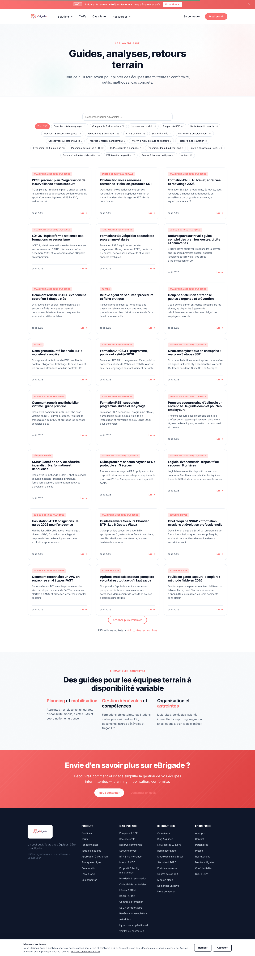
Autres (186, 155)
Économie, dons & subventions (165, 148)
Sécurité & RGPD (166, 862)
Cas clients (99, 16)
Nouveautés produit (143, 126)
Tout (42, 126)
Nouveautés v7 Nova (169, 844)
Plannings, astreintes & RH (87, 148)
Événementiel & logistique (49, 148)
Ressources (120, 16)
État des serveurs (167, 868)
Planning (56, 700)
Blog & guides (165, 838)
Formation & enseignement (194, 133)
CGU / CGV (201, 873)
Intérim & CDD (127, 862)
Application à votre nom (95, 856)
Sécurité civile (127, 838)
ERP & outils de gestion (120, 155)
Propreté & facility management (107, 140)
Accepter (222, 947)
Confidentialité (203, 868)
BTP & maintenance (130, 856)
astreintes (168, 706)
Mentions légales (204, 862)
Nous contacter (109, 792)
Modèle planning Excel (170, 856)
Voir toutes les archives (142, 630)
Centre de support (167, 873)
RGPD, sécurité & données (125, 148)
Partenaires (201, 844)
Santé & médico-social (204, 126)
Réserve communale (130, 844)
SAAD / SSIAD (127, 895)
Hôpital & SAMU (128, 890)
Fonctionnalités (90, 844)
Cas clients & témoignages (70, 126)
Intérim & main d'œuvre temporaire (151, 140)
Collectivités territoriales (132, 884)
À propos (200, 833)
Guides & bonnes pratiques (158, 155)
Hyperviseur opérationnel (133, 925)
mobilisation (84, 700)
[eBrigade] (39, 16)
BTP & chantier (135, 133)
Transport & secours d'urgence (62, 133)
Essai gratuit (216, 16)
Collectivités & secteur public (65, 140)
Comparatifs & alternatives (108, 126)
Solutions (64, 16)
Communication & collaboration (81, 155)
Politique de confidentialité (85, 951)
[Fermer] (249, 4)
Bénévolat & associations (133, 913)
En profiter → (172, 4)
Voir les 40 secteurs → (131, 930)
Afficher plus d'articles (127, 620)
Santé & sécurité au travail (206, 148)
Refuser (202, 947)
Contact (199, 838)
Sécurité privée (162, 133)
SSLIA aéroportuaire (130, 907)
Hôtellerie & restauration (192, 140)
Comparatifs (88, 868)
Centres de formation (131, 901)
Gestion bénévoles (122, 700)
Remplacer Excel (166, 850)
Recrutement (202, 856)
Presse (199, 850)
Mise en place (165, 879)
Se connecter (192, 16)
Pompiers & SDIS (173, 126)
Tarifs (82, 16)
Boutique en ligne (91, 862)
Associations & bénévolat (103, 133)
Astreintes (125, 919)
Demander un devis (143, 792)
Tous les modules (91, 850)
